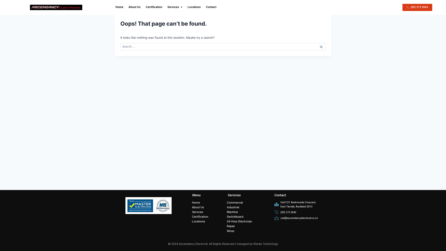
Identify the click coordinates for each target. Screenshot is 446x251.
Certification (154, 7)
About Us (135, 7)
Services (173, 7)
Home (119, 7)
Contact (211, 7)
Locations (194, 7)
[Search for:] (223, 46)
